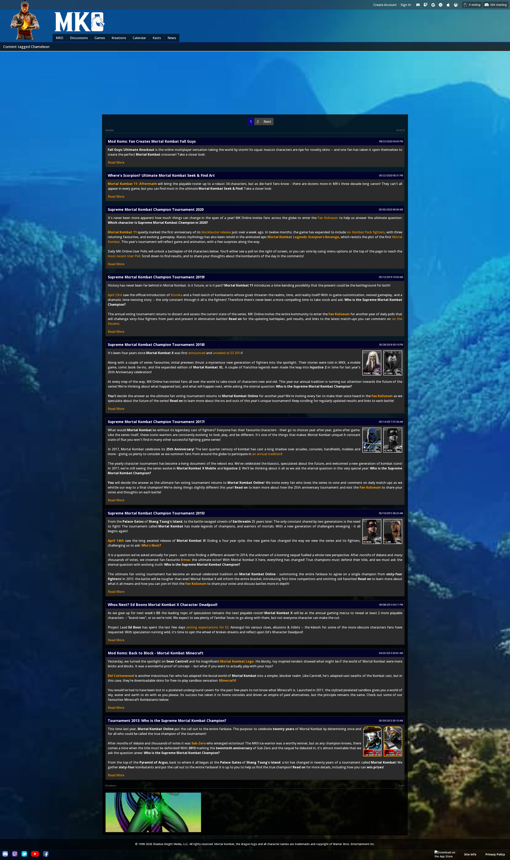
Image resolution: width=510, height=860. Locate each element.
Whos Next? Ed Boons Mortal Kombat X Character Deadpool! (162, 604)
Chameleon (153, 819)
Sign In (406, 5)
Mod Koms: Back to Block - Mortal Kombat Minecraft (155, 653)
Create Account (385, 5)
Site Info (470, 854)
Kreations (119, 38)
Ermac (186, 560)
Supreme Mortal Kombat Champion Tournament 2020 (156, 209)
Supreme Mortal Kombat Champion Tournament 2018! (156, 344)
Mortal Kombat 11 (122, 232)
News (172, 38)
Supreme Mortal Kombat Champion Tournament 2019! (156, 277)
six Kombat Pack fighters (366, 232)
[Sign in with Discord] (418, 5)
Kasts (157, 38)
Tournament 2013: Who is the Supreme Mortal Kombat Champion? (167, 720)
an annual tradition (266, 454)
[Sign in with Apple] (448, 5)
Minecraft (227, 680)
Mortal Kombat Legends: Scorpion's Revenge (303, 237)
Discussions (79, 38)
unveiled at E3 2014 (227, 353)
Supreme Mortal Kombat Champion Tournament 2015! (156, 513)
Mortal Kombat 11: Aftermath (132, 184)
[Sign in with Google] (433, 5)
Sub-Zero (198, 743)
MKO (59, 38)
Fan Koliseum (328, 218)
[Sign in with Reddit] (441, 5)
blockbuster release (216, 232)
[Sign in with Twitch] (426, 5)
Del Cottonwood (121, 675)
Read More (116, 162)
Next (267, 121)
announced (196, 353)
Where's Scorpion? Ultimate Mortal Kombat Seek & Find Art (161, 175)
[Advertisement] (255, 81)
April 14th (116, 540)
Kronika (176, 295)
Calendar (139, 38)
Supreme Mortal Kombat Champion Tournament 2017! (156, 421)
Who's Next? (151, 545)
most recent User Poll (124, 256)
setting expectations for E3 (207, 627)
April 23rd (115, 295)
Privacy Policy (495, 854)
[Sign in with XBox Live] (456, 5)
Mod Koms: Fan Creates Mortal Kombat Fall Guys (152, 141)
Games (99, 38)
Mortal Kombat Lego (237, 661)
